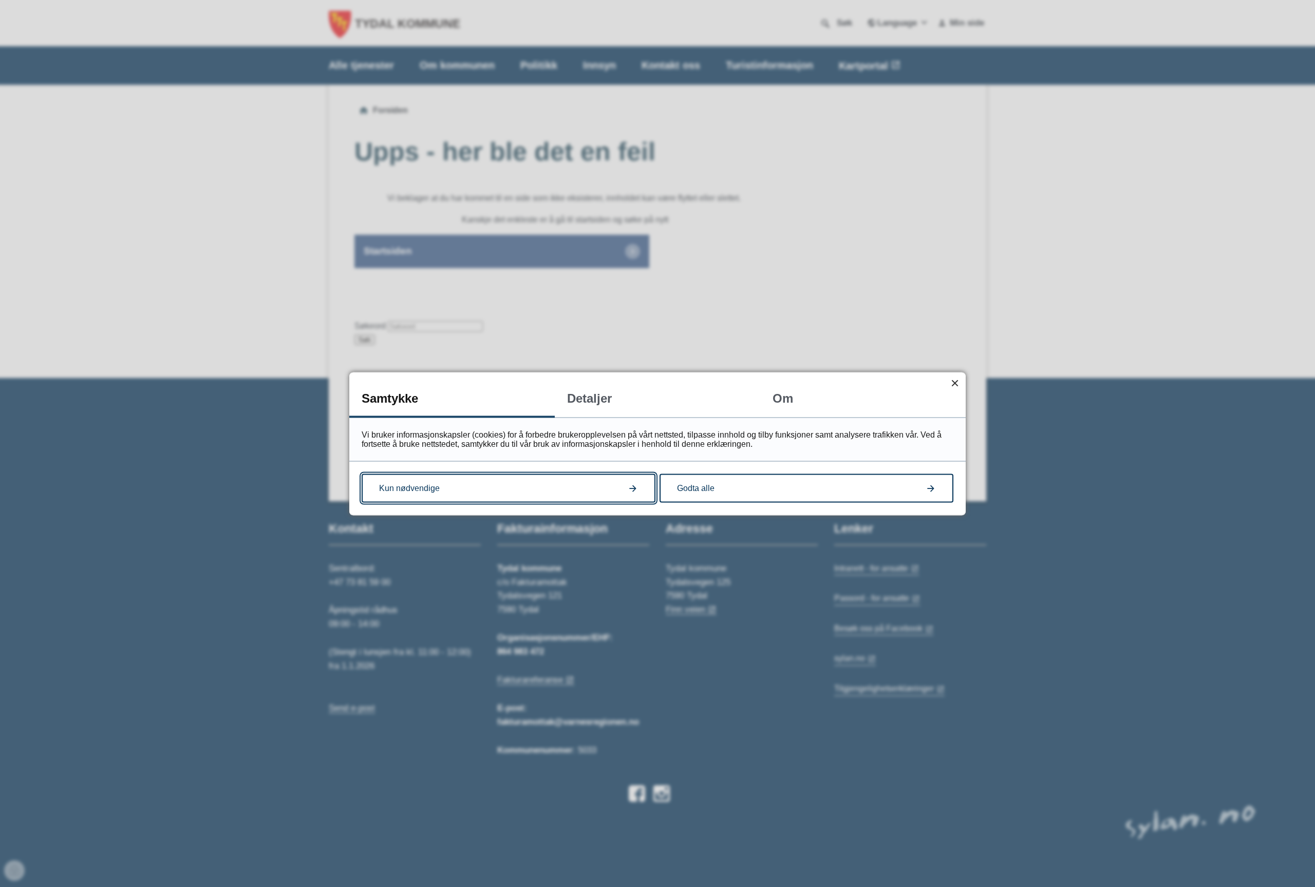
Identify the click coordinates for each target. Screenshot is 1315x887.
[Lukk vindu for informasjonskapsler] (954, 383)
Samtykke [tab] (390, 398)
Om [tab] (783, 398)
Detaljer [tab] (589, 398)
